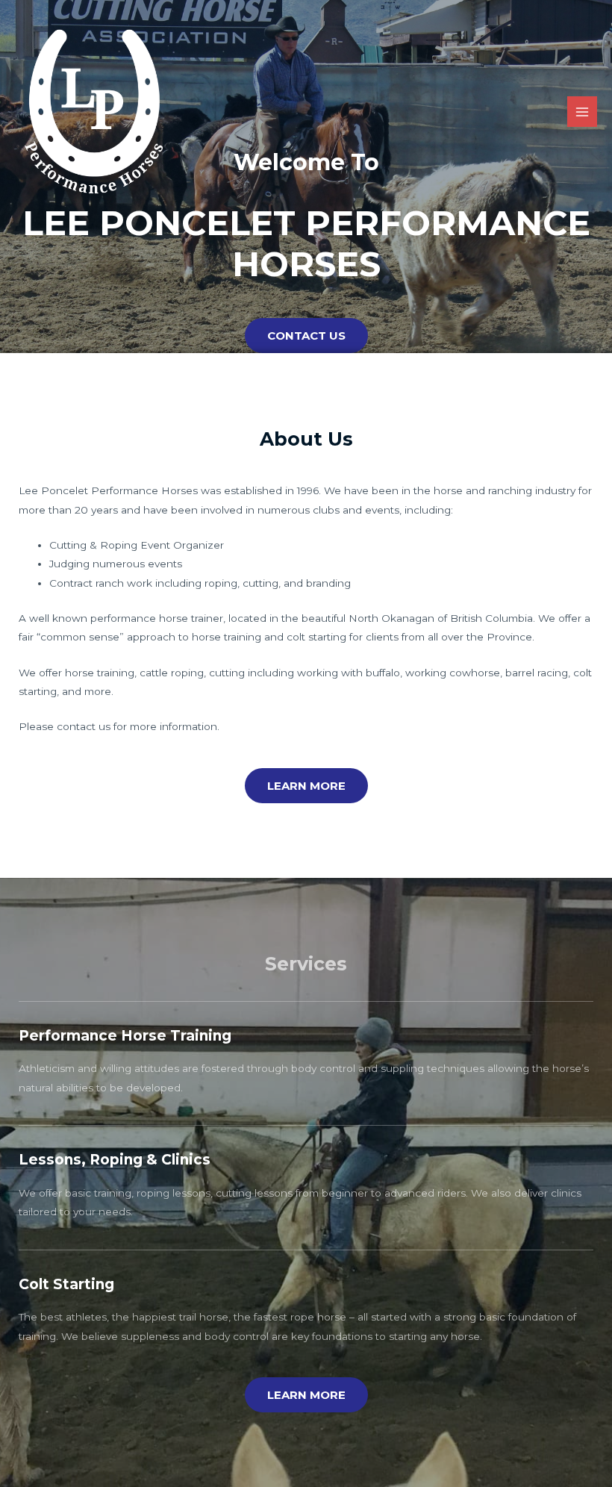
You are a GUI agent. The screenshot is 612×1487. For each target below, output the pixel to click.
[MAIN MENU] (582, 111)
